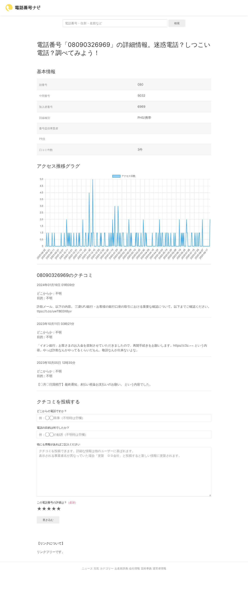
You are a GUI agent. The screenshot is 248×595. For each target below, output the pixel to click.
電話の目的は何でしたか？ (53, 427)
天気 (96, 568)
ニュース (87, 568)
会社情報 (134, 568)
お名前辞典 (121, 568)
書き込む (48, 519)
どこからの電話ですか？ (52, 411)
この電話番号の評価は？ (57, 502)
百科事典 (146, 568)
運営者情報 (159, 568)
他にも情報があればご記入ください (58, 444)
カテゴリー (107, 568)
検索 (177, 23)
